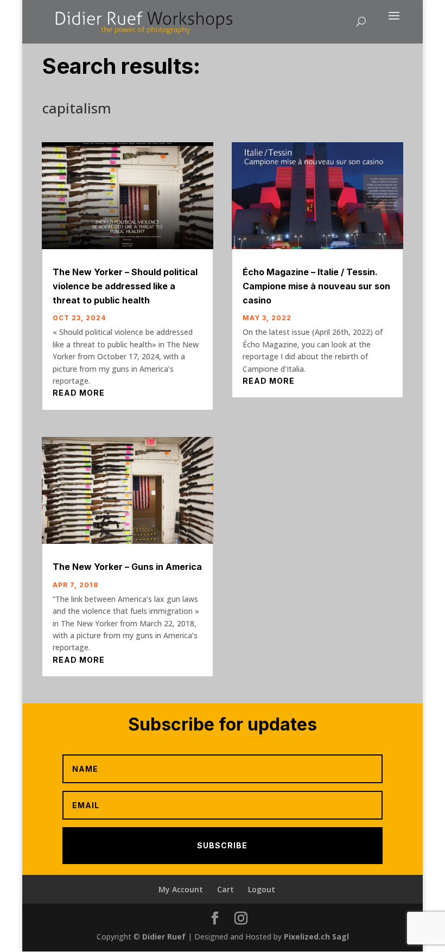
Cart (225, 889)
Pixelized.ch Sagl (316, 936)
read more (79, 392)
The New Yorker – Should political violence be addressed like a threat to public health (125, 285)
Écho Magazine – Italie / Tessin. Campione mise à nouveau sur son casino (316, 285)
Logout (261, 889)
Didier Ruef (164, 936)
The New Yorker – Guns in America (127, 566)
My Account (180, 889)
